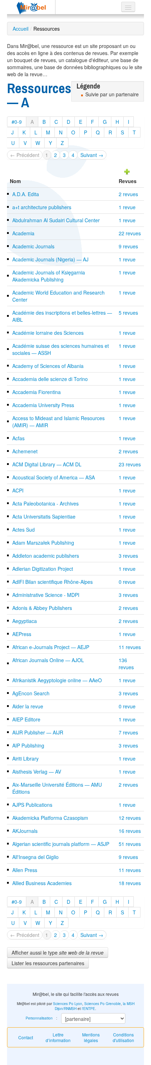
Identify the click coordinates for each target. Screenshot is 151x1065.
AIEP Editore (26, 719)
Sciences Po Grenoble (102, 1003)
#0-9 (17, 121)
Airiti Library (25, 758)
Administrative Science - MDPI (45, 594)
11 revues (130, 647)
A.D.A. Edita (25, 194)
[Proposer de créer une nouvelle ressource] (127, 170)
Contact (25, 1037)
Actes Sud (23, 529)
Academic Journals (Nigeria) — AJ (50, 259)
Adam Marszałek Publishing (43, 542)
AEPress (21, 633)
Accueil (20, 28)
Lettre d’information (58, 1037)
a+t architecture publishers (41, 207)
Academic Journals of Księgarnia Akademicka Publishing (48, 276)
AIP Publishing (28, 745)
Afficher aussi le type (58, 952)
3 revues (128, 555)
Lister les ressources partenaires (48, 963)
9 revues (128, 246)
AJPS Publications (32, 804)
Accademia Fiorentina (36, 391)
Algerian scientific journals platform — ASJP (60, 843)
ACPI (18, 490)
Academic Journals (33, 246)
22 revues (130, 233)
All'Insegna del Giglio (35, 856)
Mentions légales (91, 1037)
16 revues (130, 830)
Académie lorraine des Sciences (48, 332)
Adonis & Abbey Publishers (42, 607)
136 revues (126, 663)
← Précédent (24, 154)
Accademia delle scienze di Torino (50, 378)
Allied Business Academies (42, 883)
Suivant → (91, 154)
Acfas (18, 438)
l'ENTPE (88, 1008)
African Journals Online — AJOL (48, 660)
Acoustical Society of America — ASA (53, 477)
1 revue (127, 207)
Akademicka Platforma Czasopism (50, 817)
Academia (23, 233)
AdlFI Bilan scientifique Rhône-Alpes (52, 581)
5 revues (128, 312)
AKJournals (25, 830)
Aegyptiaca (24, 620)
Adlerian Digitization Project (42, 568)
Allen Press (24, 869)
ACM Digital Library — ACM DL (46, 464)
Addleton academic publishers (45, 555)
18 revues (130, 883)
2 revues (128, 194)
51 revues (130, 843)
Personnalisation (39, 1018)
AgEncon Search (31, 693)
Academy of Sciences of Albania (48, 365)
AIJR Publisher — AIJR (37, 732)
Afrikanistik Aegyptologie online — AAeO (57, 680)
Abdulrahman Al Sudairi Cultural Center (56, 220)
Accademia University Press (43, 405)
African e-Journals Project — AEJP (50, 647)
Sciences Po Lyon (67, 1003)
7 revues (128, 732)
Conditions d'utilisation (123, 1037)
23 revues (130, 464)
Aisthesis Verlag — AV (36, 771)
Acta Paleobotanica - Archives (45, 503)
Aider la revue (27, 706)
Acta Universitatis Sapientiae (44, 516)
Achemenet (25, 451)
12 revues (130, 817)
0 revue (127, 581)
